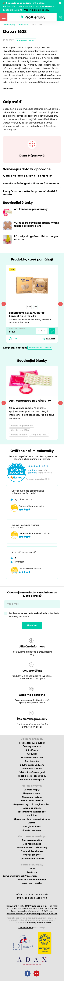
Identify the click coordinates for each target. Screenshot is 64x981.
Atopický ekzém (32, 808)
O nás (32, 869)
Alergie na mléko (32, 793)
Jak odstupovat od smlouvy (32, 848)
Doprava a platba (32, 840)
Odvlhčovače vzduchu (31, 765)
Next (60, 304)
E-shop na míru (25, 928)
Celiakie (32, 815)
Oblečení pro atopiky (32, 780)
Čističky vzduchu (32, 747)
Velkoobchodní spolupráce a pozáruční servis (32, 914)
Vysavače (32, 754)
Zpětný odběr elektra (32, 859)
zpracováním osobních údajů (35, 613)
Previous (3, 304)
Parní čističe (32, 761)
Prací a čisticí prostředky (32, 776)
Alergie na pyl (32, 790)
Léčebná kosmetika (32, 758)
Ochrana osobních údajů (32, 880)
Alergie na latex (25, 40)
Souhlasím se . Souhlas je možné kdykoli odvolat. (34, 614)
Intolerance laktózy (32, 801)
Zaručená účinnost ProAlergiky (20, 876)
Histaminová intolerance (32, 812)
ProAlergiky (9, 25)
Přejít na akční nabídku (36, 10)
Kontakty (32, 872)
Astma (32, 823)
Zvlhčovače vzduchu (32, 769)
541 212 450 (41, 898)
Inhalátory (32, 750)
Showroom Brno (32, 855)
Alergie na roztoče (32, 797)
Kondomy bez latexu (40, 348)
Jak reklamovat (32, 844)
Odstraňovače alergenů (32, 772)
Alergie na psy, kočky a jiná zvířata (32, 804)
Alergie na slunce (32, 830)
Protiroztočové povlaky (32, 743)
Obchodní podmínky (32, 851)
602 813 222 (23, 898)
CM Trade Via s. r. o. (36, 906)
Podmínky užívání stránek (39, 922)
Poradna (23, 25)
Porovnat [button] (50, 339)
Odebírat (32, 625)
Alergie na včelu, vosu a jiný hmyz (32, 819)
